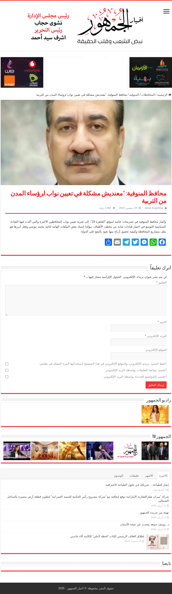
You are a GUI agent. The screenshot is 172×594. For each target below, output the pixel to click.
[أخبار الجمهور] (86, 25)
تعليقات (134, 475)
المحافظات (148, 94)
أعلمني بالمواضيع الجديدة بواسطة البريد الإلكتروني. (135, 376)
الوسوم (118, 475)
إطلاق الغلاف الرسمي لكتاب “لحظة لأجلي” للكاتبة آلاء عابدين (107, 536)
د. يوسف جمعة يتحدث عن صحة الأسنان (144, 524)
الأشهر (149, 475)
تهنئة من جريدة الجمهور (154, 512)
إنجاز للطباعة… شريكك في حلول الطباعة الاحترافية (137, 484)
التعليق (161, 282)
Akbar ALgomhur (154, 208)
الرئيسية (162, 94)
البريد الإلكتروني (156, 336)
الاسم (162, 322)
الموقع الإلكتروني (156, 349)
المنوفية (134, 94)
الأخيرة (163, 475)
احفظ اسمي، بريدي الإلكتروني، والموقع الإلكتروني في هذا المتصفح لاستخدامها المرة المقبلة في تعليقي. (103, 363)
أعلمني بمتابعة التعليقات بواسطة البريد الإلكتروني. (136, 370)
